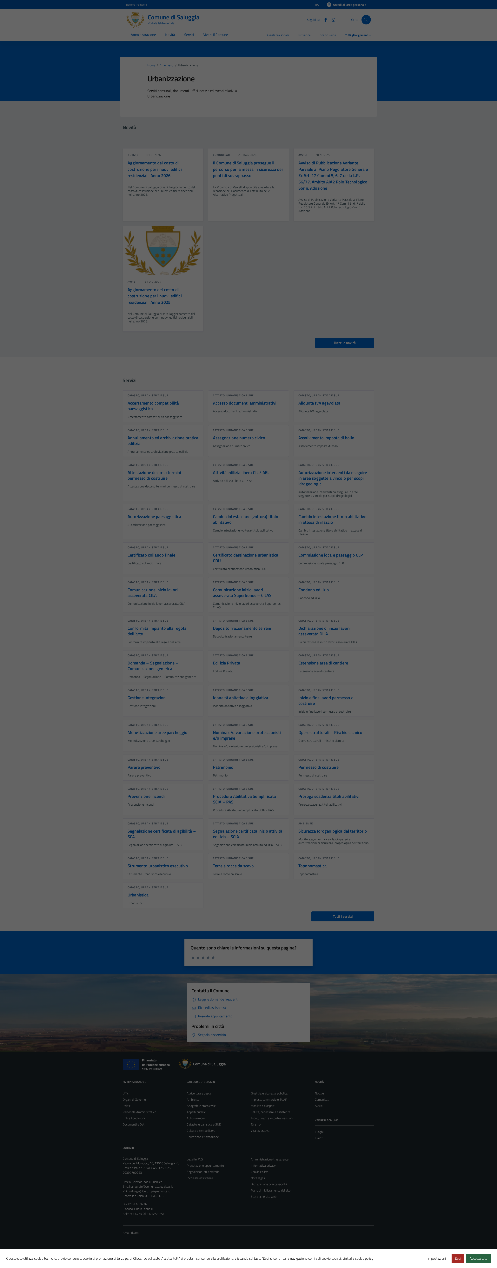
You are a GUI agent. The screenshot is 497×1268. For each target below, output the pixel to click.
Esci (458, 1258)
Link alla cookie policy (357, 1258)
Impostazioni (436, 1258)
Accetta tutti (478, 1258)
